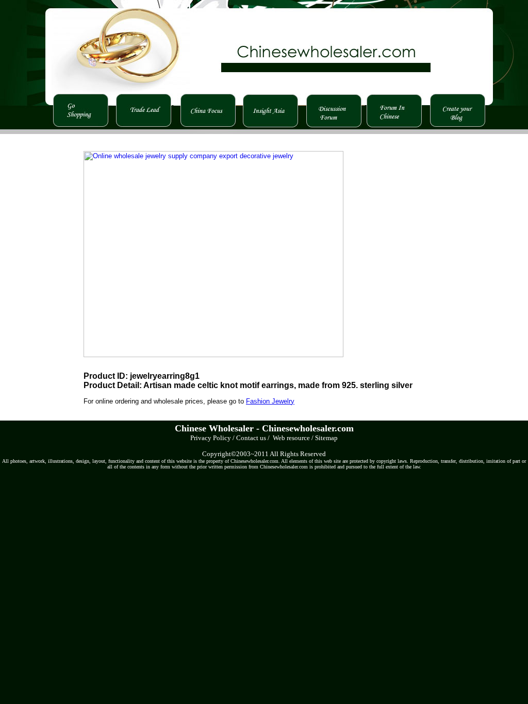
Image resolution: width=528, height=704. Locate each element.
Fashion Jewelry (270, 401)
